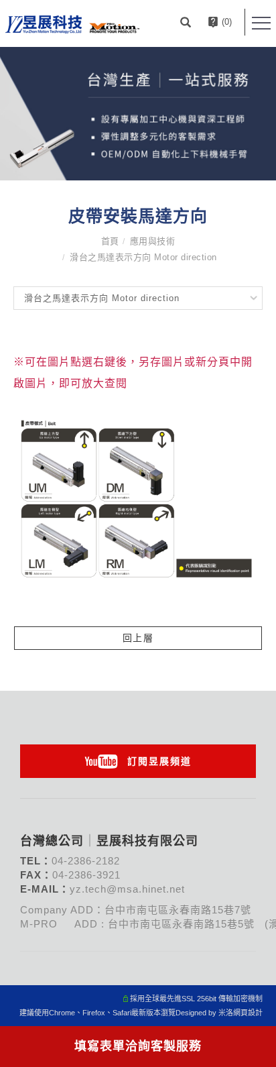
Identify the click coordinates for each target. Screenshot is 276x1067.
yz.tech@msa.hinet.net (127, 889)
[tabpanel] (138, 113)
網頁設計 (248, 1013)
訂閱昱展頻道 (159, 761)
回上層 (138, 637)
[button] (187, 22)
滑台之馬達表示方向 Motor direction (143, 257)
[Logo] (72, 23)
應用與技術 (153, 241)
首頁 (110, 241)
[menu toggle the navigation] (261, 23)
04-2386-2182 (86, 860)
